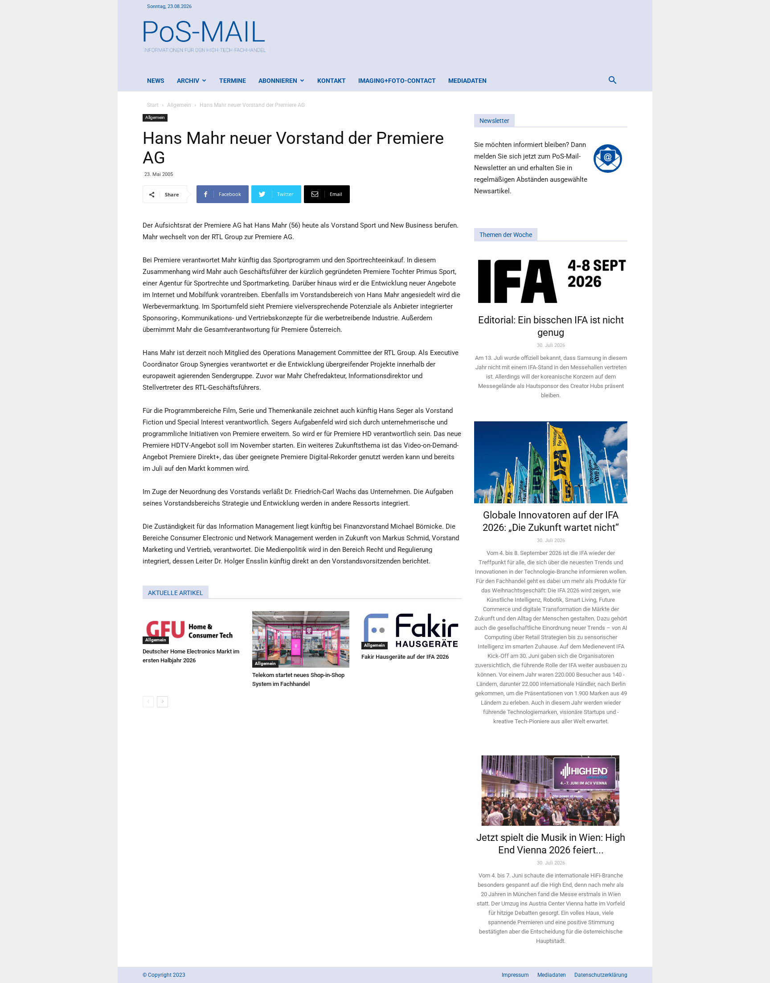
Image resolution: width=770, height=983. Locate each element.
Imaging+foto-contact (397, 80)
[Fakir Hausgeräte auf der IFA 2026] (411, 630)
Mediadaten (467, 80)
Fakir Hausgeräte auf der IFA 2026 (405, 656)
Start (153, 105)
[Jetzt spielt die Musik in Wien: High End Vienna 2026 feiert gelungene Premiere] (550, 786)
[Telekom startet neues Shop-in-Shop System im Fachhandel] (302, 639)
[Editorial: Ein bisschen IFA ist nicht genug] (550, 280)
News (155, 80)
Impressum (515, 975)
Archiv (188, 80)
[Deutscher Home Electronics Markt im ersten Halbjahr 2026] (193, 627)
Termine (232, 80)
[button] (612, 81)
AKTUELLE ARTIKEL (175, 592)
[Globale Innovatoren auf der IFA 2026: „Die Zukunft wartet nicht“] (550, 462)
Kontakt (331, 80)
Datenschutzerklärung (600, 975)
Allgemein (179, 105)
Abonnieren (277, 80)
